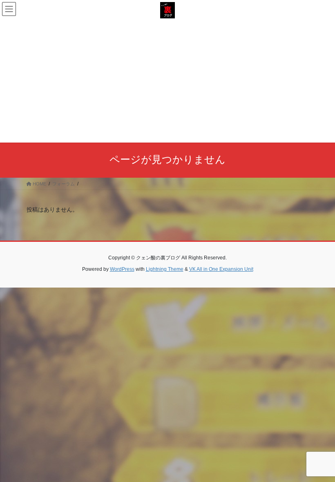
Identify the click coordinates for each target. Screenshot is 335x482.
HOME (38, 183)
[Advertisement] (167, 79)
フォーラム (63, 183)
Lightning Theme (164, 269)
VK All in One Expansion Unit (221, 269)
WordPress (122, 269)
